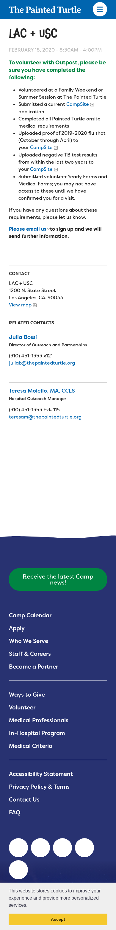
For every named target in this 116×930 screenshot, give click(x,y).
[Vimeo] (84, 847)
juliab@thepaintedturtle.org (42, 363)
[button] (29, 905)
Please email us (27, 229)
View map (20, 305)
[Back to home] (45, 9)
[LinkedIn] (18, 847)
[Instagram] (18, 869)
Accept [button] (58, 919)
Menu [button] (100, 9)
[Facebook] (62, 847)
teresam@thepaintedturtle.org (45, 417)
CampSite (77, 104)
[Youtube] (40, 847)
